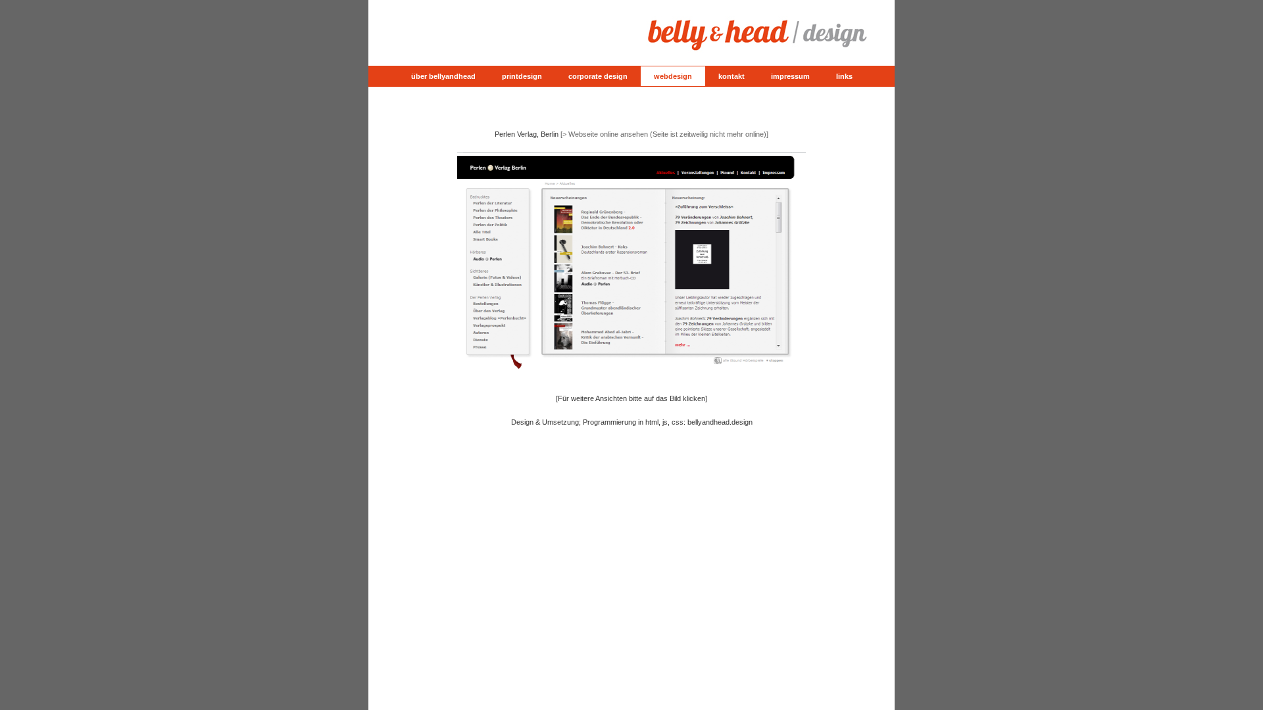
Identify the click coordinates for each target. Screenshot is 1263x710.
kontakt (731, 76)
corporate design (598, 76)
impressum (790, 76)
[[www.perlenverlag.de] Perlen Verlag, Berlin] (631, 377)
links (844, 76)
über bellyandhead (443, 76)
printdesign (522, 76)
